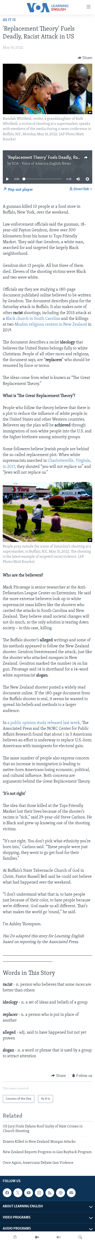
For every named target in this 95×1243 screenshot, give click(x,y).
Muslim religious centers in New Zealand (51, 325)
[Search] (80, 1237)
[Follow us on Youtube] (28, 1192)
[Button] (85, 58)
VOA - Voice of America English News (41, 164)
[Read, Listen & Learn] (15, 1237)
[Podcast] (60, 1192)
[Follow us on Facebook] (7, 1192)
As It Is (9, 20)
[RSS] (49, 1192)
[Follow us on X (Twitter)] (17, 1192)
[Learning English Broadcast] (58, 1237)
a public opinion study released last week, (44, 723)
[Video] (37, 1237)
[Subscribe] (71, 1192)
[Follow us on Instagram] (39, 1192)
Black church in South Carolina (33, 319)
